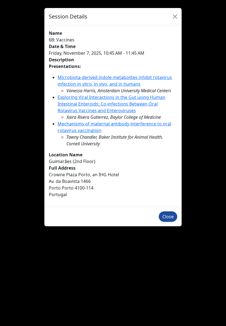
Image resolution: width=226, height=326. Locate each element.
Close (168, 217)
